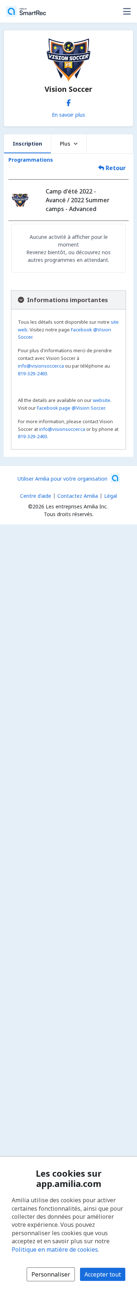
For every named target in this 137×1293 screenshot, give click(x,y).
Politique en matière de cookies (55, 1249)
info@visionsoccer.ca (41, 365)
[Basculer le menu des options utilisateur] (126, 11)
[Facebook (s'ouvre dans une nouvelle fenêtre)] (68, 101)
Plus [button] (65, 143)
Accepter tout (102, 1274)
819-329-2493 (32, 373)
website (101, 400)
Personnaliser (50, 1274)
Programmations (30, 159)
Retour (115, 168)
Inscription (27, 143)
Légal (110, 495)
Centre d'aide (35, 495)
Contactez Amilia (77, 495)
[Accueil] (26, 11)
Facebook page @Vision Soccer (71, 408)
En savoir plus (68, 114)
